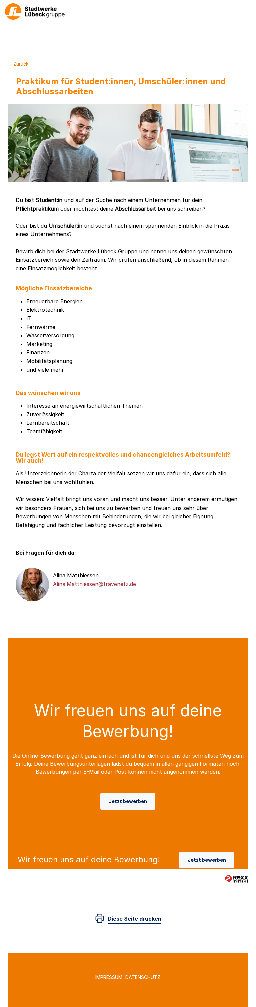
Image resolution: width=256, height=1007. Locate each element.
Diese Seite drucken (134, 918)
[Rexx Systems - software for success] (236, 879)
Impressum (108, 977)
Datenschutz (142, 977)
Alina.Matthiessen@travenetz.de (94, 584)
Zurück (20, 64)
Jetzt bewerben (128, 801)
